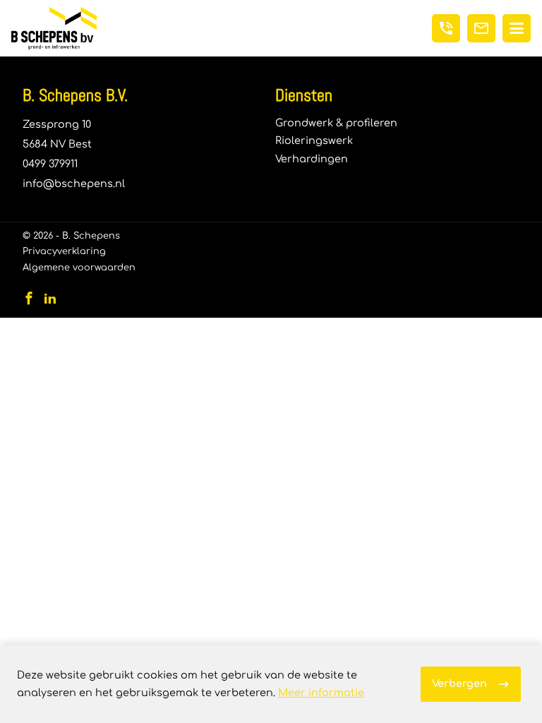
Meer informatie (321, 692)
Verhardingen (311, 159)
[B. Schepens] (54, 28)
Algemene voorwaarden (79, 268)
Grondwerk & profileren (336, 123)
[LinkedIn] (50, 298)
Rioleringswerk (314, 140)
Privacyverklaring (64, 251)
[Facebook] (29, 298)
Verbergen (459, 683)
